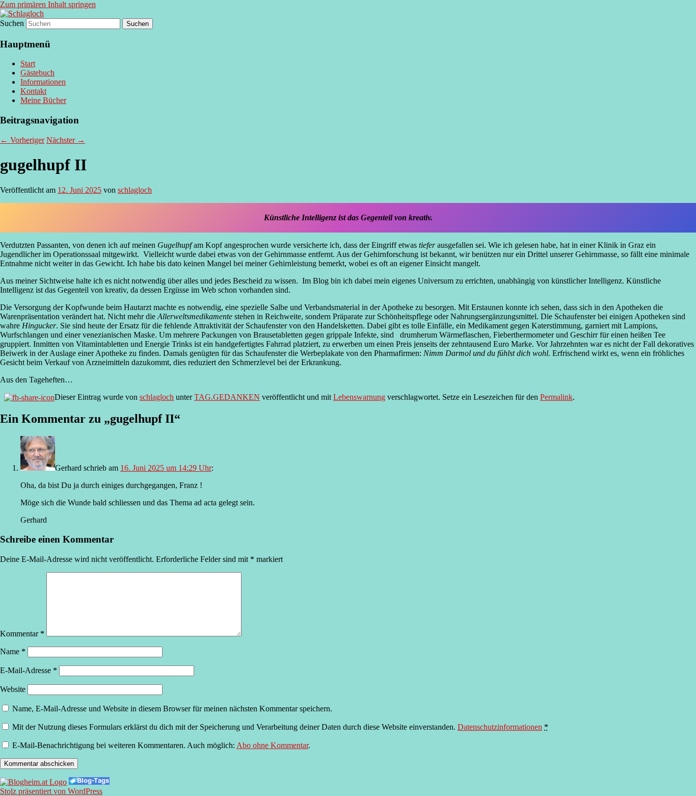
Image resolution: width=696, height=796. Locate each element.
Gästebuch (37, 72)
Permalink (556, 397)
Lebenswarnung (359, 397)
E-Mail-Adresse (28, 670)
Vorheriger (22, 140)
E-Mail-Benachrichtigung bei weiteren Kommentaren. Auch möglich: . (160, 745)
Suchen (12, 23)
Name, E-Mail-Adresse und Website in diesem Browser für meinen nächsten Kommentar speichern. (172, 708)
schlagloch (135, 190)
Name (12, 651)
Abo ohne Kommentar (272, 745)
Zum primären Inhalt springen (48, 4)
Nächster (65, 140)
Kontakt (33, 91)
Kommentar (22, 633)
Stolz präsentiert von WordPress (51, 791)
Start (27, 63)
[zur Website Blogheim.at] (33, 782)
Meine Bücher (43, 100)
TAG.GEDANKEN (227, 397)
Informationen (43, 82)
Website (12, 689)
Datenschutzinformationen (500, 727)
